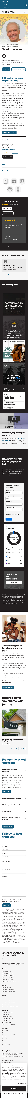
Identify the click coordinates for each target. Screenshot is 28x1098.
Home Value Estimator (7, 1016)
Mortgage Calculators (7, 1012)
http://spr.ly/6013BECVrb (14, 373)
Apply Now (6, 69)
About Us (5, 1028)
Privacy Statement (8, 1051)
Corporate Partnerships (7, 1030)
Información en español (7, 1047)
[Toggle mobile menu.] (24, 11)
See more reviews (8, 213)
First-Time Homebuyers (7, 977)
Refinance (5, 985)
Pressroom (4, 1040)
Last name (5, 854)
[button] (14, 140)
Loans (4, 995)
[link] (14, 304)
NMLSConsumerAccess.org (8, 1024)
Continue (14, 1088)
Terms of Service (13, 901)
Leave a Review (7, 208)
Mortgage (6, 4)
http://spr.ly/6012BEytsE (16, 308)
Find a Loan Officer (6, 1044)
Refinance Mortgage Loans (8, 991)
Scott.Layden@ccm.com (8, 149)
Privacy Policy (5, 901)
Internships (4, 1036)
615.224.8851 (7, 147)
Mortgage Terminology (7, 1018)
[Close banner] (25, 1064)
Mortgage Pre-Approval (7, 975)
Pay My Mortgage (6, 1022)
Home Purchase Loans (7, 979)
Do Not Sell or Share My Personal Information (14, 1094)
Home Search (6, 7)
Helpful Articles (5, 1014)
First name (5, 846)
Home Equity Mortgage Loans (9, 1002)
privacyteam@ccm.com (10, 939)
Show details (21, 1083)
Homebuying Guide (6, 971)
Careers (4, 1032)
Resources (5, 1010)
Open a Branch (5, 1038)
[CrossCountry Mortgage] (8, 11)
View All (22, 748)
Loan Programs (5, 1004)
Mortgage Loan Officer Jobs (8, 1034)
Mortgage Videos (6, 1020)
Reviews (15, 153)
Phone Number (6, 869)
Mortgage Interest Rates (7, 973)
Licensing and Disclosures (8, 1060)
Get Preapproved (8, 826)
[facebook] (4, 56)
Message (5, 876)
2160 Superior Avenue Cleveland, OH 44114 (7, 145)
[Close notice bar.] (26, 5)
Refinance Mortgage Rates (8, 989)
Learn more (6, 791)
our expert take (20, 681)
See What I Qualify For (18, 69)
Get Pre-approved (8, 687)
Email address (6, 861)
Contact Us (4, 1042)
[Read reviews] (5, 152)
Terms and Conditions (7, 1062)
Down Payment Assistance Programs (10, 981)
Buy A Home (6, 969)
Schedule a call (7, 156)
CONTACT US (6, 905)
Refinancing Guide (6, 987)
